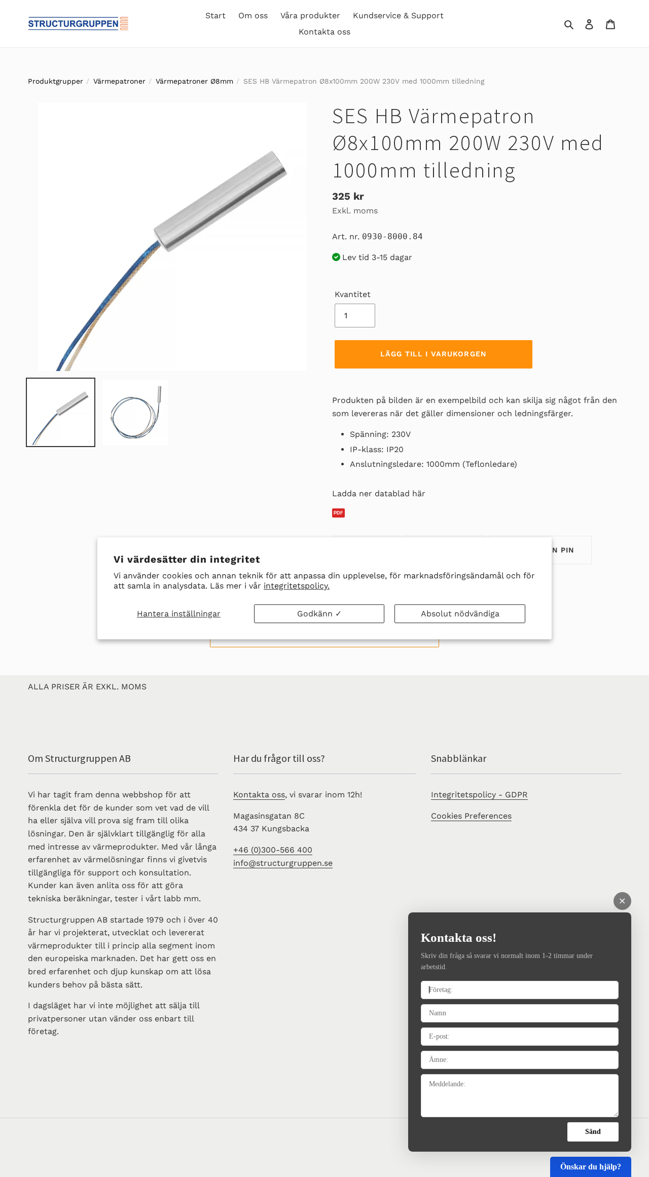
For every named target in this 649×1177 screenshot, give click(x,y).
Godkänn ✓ (319, 613)
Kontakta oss (259, 794)
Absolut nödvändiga (460, 613)
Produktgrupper (55, 81)
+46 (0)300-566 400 (272, 850)
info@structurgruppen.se (283, 863)
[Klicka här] (476, 513)
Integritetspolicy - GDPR (479, 794)
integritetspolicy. (297, 586)
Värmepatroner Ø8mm (194, 81)
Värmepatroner (119, 81)
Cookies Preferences (471, 816)
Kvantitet (353, 294)
